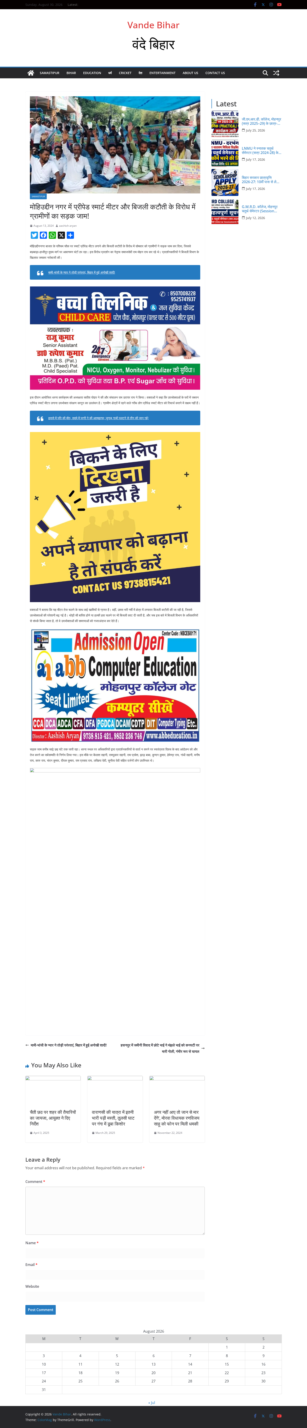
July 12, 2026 (255, 218)
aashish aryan (68, 226)
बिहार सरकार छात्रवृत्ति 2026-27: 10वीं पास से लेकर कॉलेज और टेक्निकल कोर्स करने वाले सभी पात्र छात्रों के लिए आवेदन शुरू (261, 179)
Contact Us (215, 73)
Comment (35, 1181)
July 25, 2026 (255, 130)
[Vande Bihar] (30, 73)
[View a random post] (276, 73)
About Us (190, 73)
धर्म (110, 73)
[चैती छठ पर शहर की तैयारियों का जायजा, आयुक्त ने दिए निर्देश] (53, 1079)
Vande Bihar (153, 25)
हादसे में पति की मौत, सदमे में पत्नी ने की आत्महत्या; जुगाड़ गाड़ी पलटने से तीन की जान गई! (98, 418)
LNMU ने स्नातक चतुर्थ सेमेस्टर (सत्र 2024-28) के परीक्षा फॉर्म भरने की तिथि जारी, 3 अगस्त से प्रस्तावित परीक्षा (261, 150)
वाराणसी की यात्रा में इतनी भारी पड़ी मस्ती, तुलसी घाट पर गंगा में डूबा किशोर (113, 1118)
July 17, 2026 (255, 159)
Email (31, 1264)
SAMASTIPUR (49, 73)
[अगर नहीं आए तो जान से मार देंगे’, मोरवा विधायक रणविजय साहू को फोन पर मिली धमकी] (177, 1079)
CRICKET (125, 73)
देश (140, 73)
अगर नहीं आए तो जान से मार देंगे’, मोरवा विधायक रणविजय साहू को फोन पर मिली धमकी (176, 1118)
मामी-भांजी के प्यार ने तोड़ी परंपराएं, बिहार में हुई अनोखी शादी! (81, 272)
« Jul (151, 1402)
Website (32, 1286)
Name (32, 1242)
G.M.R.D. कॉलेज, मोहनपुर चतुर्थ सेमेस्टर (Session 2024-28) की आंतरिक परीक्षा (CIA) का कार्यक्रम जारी (261, 209)
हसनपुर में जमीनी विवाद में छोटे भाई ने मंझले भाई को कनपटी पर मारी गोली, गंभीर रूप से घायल (160, 1048)
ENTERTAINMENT (162, 73)
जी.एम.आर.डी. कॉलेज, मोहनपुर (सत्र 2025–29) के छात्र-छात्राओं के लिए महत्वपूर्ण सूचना (261, 121)
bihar (71, 73)
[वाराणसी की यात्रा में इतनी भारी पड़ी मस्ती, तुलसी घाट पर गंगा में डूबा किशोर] (115, 1079)
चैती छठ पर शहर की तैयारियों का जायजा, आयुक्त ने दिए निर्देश (53, 1118)
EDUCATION (92, 73)
